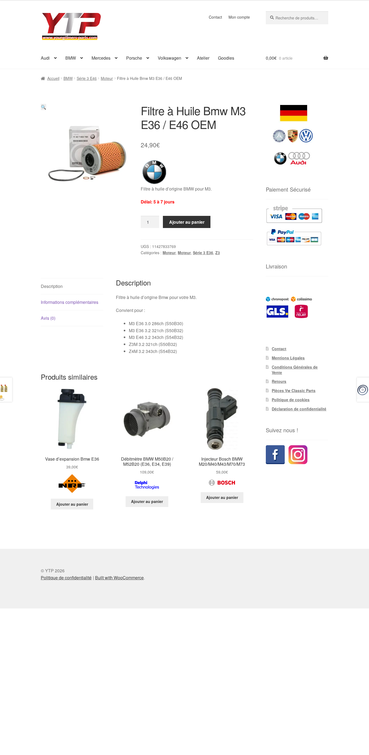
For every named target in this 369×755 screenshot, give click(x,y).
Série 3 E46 (87, 78)
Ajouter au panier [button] (72, 504)
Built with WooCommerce (119, 577)
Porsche (134, 58)
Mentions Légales (288, 358)
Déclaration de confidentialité (299, 408)
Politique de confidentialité (66, 577)
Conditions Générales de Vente (295, 369)
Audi (45, 58)
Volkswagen (169, 58)
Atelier (203, 58)
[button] (43, 107)
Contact (215, 17)
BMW (70, 58)
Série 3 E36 (203, 252)
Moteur (107, 78)
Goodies (226, 58)
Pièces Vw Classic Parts (294, 390)
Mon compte (239, 17)
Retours (279, 381)
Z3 (217, 252)
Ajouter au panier (186, 222)
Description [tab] (52, 286)
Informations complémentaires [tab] (69, 302)
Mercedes (101, 58)
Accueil (53, 78)
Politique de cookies (291, 399)
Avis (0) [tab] (48, 318)
